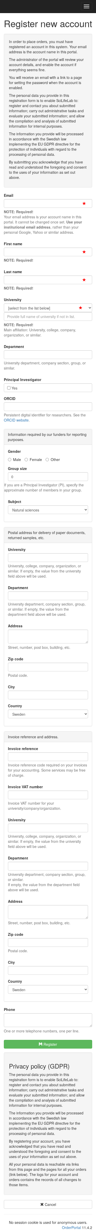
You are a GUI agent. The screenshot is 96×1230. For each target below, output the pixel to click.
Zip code (15, 658)
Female (36, 459)
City (11, 686)
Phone (9, 1009)
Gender (14, 451)
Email (8, 195)
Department (14, 346)
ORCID (9, 398)
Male (17, 459)
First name (13, 243)
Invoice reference (23, 748)
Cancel (50, 1204)
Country (15, 705)
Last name (13, 271)
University (13, 299)
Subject (14, 501)
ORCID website (16, 420)
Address (15, 625)
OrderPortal (71, 1227)
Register (49, 1044)
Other (55, 459)
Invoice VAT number (25, 786)
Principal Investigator (22, 379)
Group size (17, 468)
